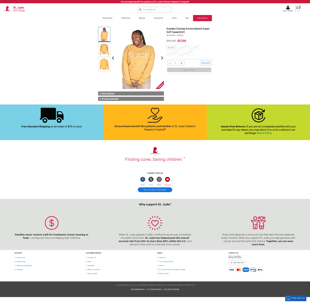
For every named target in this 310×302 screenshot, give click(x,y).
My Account (20, 257)
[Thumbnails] (104, 58)
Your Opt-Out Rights (171, 289)
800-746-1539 (238, 262)
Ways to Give (164, 273)
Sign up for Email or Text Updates (155, 190)
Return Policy (264, 133)
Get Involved (92, 273)
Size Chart (206, 63)
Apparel (142, 18)
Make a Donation (94, 269)
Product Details (110, 98)
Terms (161, 265)
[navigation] (155, 18)
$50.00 (171, 41)
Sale (187, 18)
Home (174, 18)
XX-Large (186, 53)
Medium (182, 47)
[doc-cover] (137, 58)
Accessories (158, 18)
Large (194, 47)
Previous (113, 58)
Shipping (19, 269)
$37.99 (182, 41)
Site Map (91, 265)
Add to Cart (189, 70)
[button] (298, 10)
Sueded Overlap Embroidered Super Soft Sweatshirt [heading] (187, 30)
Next (161, 58)
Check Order (21, 261)
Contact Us (92, 257)
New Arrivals (107, 18)
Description (108, 93)
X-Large (172, 53)
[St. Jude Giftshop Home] (13, 9)
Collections (125, 18)
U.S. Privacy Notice (166, 261)
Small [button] (171, 47)
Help (89, 261)
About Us (162, 257)
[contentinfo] (155, 192)
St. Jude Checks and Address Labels (172, 269)
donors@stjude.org (138, 289)
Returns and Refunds (24, 265)
